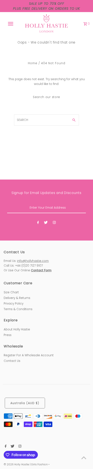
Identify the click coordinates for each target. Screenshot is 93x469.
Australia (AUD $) (24, 403)
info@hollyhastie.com (33, 261)
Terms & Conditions (18, 309)
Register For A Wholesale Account (29, 355)
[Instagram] (54, 223)
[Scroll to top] (84, 458)
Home (32, 63)
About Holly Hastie (17, 329)
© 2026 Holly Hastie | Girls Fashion (26, 464)
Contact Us (12, 361)
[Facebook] (38, 223)
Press (7, 335)
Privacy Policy (13, 304)
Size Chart (11, 292)
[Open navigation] (11, 23)
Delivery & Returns (17, 298)
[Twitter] (46, 223)
